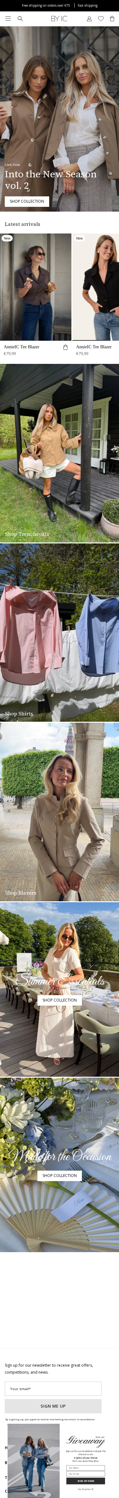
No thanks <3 (85, 1489)
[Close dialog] (109, 1426)
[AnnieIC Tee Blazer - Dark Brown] (35, 287)
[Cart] (112, 18)
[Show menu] (8, 18)
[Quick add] (65, 348)
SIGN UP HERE (85, 1481)
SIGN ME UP (53, 1406)
